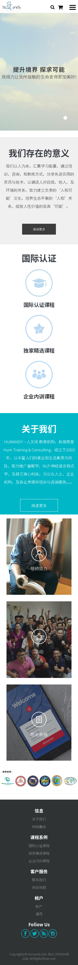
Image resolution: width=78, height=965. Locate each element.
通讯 (39, 913)
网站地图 (39, 887)
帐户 (39, 906)
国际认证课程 (39, 304)
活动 (39, 651)
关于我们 (39, 819)
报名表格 (39, 734)
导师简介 (39, 568)
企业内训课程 (39, 860)
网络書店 (39, 826)
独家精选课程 (39, 350)
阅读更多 (39, 229)
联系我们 (39, 879)
